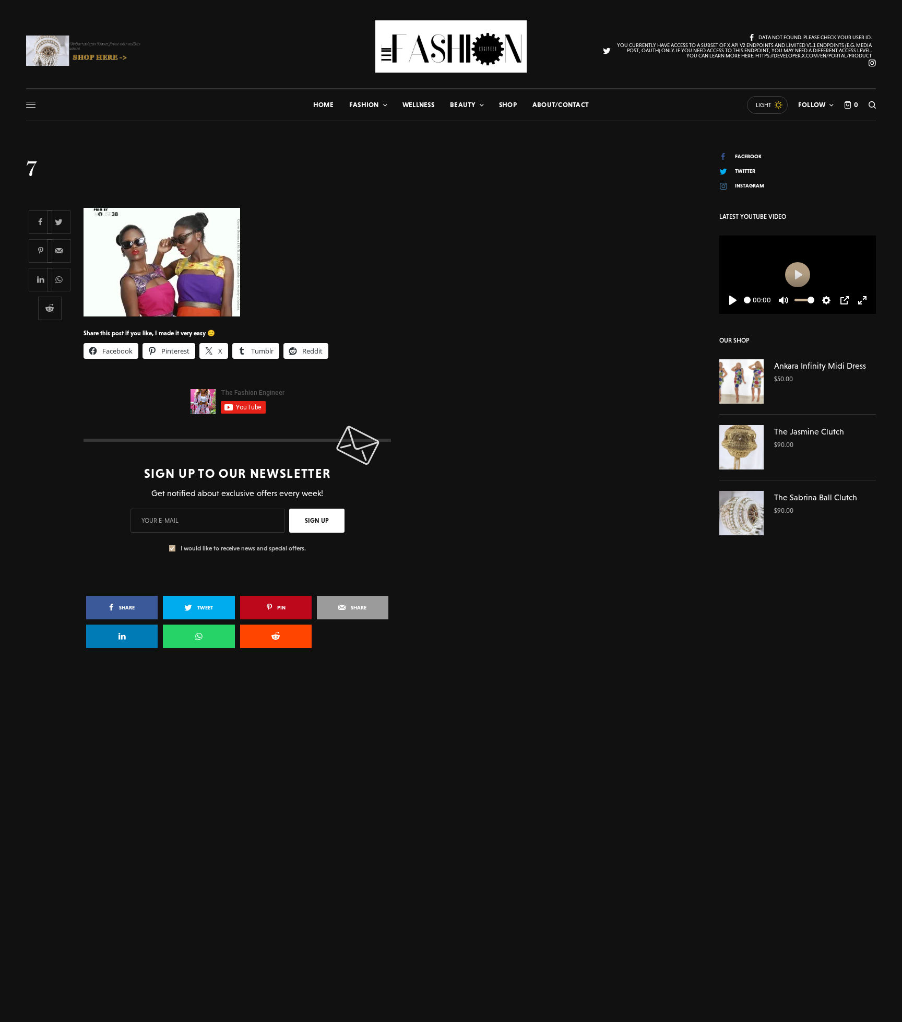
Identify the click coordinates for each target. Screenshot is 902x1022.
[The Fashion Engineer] (451, 46)
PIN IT (243, 261)
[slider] (747, 300)
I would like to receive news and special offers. (243, 548)
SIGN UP (317, 520)
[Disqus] (451, 807)
